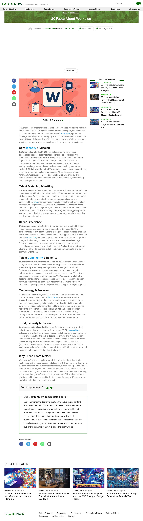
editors (48, 416)
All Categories (134, 9)
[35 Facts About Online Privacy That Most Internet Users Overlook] (94, 97)
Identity (31, 148)
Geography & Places (71, 9)
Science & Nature (95, 9)
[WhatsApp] (14, 98)
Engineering (29, 9)
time (36, 202)
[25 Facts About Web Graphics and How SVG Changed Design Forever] (94, 110)
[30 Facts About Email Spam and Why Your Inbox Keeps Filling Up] (94, 85)
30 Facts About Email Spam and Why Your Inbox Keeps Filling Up (112, 88)
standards (59, 412)
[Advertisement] (71, 47)
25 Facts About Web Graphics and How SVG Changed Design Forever (111, 112)
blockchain (52, 297)
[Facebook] (14, 81)
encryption (74, 330)
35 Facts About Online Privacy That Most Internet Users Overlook (112, 100)
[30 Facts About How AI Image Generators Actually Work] (94, 122)
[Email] (14, 104)
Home (65, 12)
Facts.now (12, 4)
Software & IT (74, 12)
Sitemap (71, 516)
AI (30, 130)
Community (35, 257)
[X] (14, 86)
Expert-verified (87, 29)
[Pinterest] (14, 92)
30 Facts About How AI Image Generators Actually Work (112, 124)
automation (65, 133)
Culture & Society (9, 9)
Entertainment (49, 9)
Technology (115, 9)
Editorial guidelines (105, 29)
